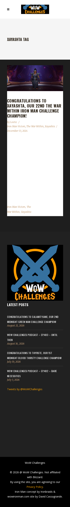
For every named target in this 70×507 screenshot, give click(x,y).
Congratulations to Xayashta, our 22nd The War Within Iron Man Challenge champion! (34, 108)
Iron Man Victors (16, 126)
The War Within (35, 126)
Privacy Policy (35, 487)
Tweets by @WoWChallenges (24, 389)
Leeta (13, 122)
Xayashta (50, 126)
